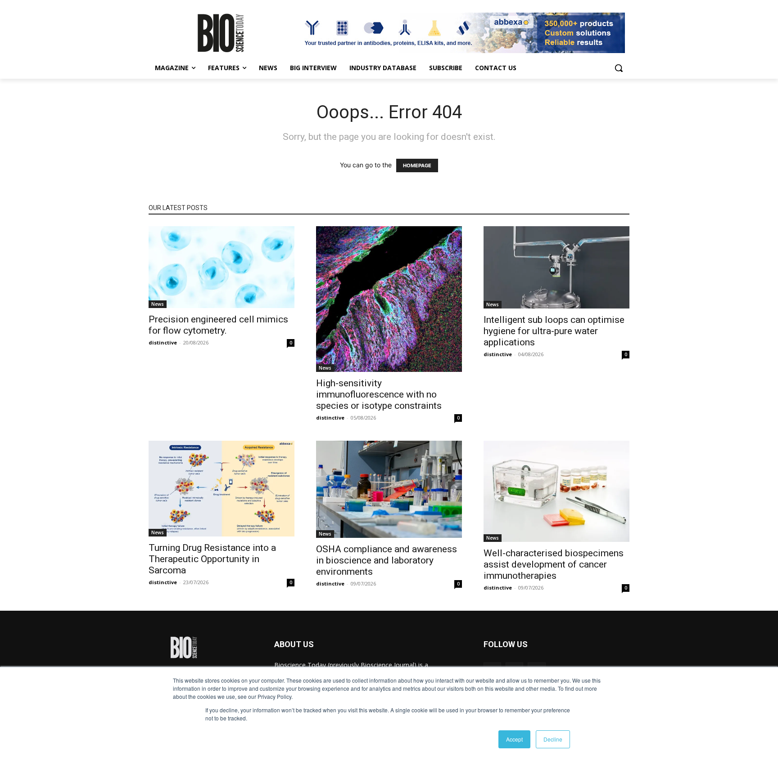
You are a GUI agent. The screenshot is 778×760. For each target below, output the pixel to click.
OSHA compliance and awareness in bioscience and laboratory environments (386, 560)
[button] (618, 68)
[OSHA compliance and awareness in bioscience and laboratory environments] (389, 489)
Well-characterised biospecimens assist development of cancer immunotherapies (554, 564)
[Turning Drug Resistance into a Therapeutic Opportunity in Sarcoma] (221, 488)
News (157, 304)
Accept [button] (514, 739)
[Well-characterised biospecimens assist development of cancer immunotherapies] (556, 491)
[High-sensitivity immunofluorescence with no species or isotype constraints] (389, 299)
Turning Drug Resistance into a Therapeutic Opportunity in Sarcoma (212, 559)
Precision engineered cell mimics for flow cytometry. (218, 325)
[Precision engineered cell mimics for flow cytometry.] (221, 267)
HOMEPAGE (417, 165)
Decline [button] (552, 739)
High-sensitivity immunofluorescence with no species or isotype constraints (379, 394)
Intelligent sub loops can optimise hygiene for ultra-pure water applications (554, 331)
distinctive (163, 342)
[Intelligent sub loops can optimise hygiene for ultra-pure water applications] (556, 267)
